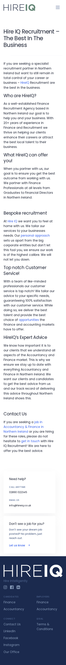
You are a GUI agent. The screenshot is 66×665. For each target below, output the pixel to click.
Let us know (17, 545)
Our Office (11, 652)
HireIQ (24, 83)
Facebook (11, 638)
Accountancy (14, 609)
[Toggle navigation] (58, 7)
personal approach (35, 235)
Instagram (12, 645)
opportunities (29, 320)
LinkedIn (9, 631)
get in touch (30, 441)
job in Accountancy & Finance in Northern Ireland (24, 427)
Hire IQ (12, 221)
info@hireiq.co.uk (20, 505)
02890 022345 (18, 492)
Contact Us (12, 624)
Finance (9, 602)
